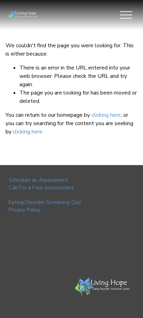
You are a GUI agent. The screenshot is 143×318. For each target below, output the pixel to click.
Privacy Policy (25, 209)
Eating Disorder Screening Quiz (45, 202)
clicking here (106, 115)
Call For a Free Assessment (41, 187)
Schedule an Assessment (38, 180)
